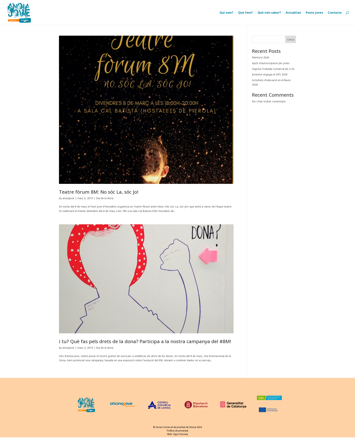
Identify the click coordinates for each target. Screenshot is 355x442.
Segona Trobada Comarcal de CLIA (273, 69)
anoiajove (68, 198)
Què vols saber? (269, 13)
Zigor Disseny (180, 434)
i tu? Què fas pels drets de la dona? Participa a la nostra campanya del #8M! (145, 341)
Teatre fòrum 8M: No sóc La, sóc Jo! (98, 191)
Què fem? (245, 13)
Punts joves (314, 13)
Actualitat (293, 13)
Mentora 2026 (260, 57)
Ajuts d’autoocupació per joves (271, 63)
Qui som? (226, 13)
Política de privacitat (177, 430)
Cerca (290, 39)
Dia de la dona (104, 198)
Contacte (335, 13)
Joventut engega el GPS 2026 (270, 74)
